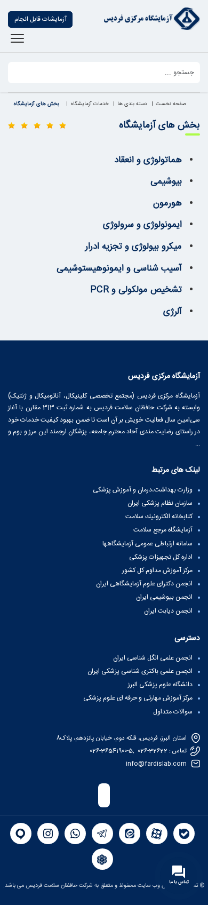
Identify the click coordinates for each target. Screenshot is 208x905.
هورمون (167, 203)
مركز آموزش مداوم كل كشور (157, 570)
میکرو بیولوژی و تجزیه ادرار (133, 246)
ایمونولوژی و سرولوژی (142, 224)
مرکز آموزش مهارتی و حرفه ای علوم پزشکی (138, 698)
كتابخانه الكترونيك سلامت (159, 516)
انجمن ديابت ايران (168, 611)
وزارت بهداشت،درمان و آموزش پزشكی (143, 490)
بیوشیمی (166, 181)
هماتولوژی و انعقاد (148, 160)
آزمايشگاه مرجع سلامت (163, 530)
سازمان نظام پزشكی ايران (160, 503)
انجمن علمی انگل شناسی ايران (153, 658)
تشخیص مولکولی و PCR (136, 289)
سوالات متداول (173, 711)
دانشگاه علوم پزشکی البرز (160, 684)
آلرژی (172, 311)
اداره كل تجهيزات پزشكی (161, 557)
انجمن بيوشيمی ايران (164, 597)
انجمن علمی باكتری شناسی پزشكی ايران (140, 671)
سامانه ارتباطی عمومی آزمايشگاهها (147, 543)
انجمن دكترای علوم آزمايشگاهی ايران (144, 583)
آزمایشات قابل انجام (40, 19)
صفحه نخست (171, 104)
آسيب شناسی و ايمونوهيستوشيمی (119, 268)
